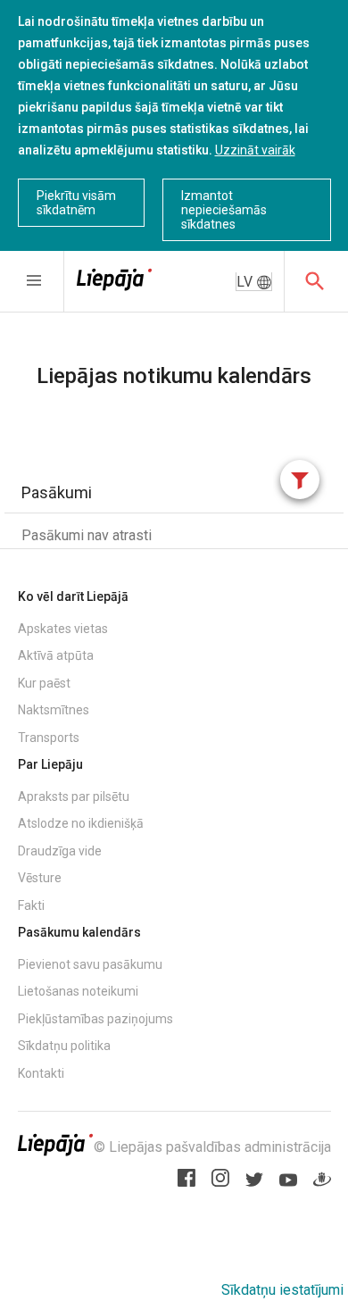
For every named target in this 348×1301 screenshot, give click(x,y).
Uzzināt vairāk (255, 150)
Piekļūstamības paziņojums (95, 1019)
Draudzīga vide (60, 851)
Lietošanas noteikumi (78, 991)
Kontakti (41, 1073)
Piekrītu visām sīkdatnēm (76, 202)
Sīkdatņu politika (64, 1045)
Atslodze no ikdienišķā (81, 823)
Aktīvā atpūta (56, 655)
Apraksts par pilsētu (73, 796)
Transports (48, 737)
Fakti (31, 905)
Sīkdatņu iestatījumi (282, 1289)
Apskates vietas (63, 628)
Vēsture (40, 878)
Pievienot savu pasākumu (90, 964)
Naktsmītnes (53, 710)
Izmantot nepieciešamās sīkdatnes (224, 209)
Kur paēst (44, 683)
